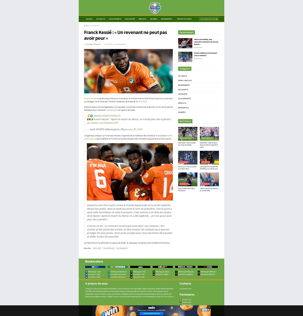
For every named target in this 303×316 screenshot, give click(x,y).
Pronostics (183, 108)
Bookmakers (166, 19)
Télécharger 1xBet (94, 272)
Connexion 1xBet (94, 277)
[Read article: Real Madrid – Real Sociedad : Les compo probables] (187, 134)
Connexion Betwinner (118, 277)
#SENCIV (115, 115)
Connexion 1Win (139, 277)
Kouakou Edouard (93, 44)
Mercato (142, 19)
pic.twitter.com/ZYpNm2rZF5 (102, 122)
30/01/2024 (108, 44)
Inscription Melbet (162, 274)
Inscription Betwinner (118, 274)
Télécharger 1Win (139, 272)
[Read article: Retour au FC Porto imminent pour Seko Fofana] (187, 158)
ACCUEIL (89, 19)
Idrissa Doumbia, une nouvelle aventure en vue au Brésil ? (206, 41)
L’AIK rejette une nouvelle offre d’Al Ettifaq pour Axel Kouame (209, 168)
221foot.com (186, 300)
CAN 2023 (142, 101)
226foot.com (186, 302)
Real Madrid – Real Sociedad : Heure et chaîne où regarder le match (209, 145)
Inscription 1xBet (94, 274)
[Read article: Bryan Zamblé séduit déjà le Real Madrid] (187, 179)
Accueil (86, 26)
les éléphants (112, 110)
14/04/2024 (198, 58)
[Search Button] (217, 19)
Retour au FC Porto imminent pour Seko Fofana (187, 168)
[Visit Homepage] (151, 8)
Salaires (153, 19)
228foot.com (186, 305)
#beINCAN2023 (101, 115)
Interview (182, 94)
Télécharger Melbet (162, 272)
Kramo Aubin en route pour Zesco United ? (205, 54)
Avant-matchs (185, 80)
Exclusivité (130, 19)
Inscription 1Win (139, 274)
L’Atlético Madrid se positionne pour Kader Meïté (209, 189)
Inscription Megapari (185, 274)
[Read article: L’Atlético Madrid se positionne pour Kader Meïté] (209, 179)
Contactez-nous (184, 19)
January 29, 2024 (133, 129)
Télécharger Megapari (186, 272)
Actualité (100, 19)
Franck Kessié (90, 98)
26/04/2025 (198, 47)
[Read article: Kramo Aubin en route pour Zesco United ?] (185, 57)
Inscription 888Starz (207, 274)
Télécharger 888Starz (208, 272)
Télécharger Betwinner (118, 272)
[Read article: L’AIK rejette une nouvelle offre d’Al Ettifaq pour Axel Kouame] (209, 158)
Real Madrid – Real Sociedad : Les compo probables (187, 144)
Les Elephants (115, 19)
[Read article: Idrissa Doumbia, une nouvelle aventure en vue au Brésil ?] (185, 43)
